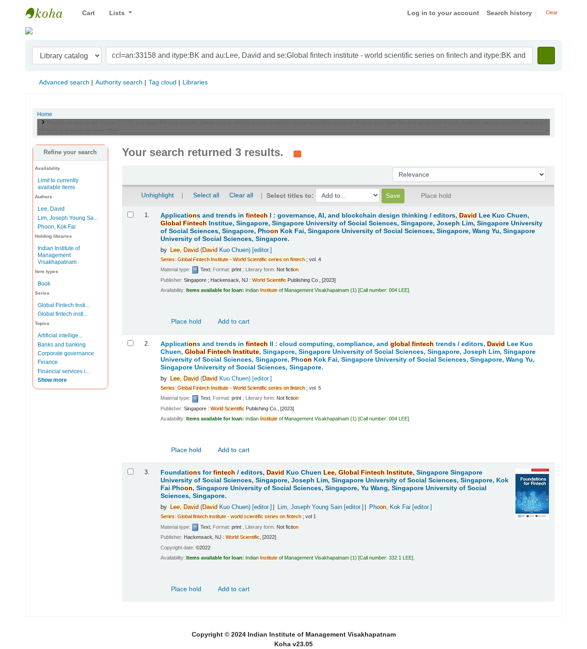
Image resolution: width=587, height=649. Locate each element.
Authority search (119, 82)
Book (44, 283)
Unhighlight (156, 195)
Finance (48, 362)
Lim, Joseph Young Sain (320, 507)
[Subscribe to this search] (297, 153)
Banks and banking (62, 344)
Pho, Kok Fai (400, 507)
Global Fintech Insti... (63, 305)
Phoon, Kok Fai (57, 227)
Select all (206, 195)
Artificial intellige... (60, 335)
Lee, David (51, 209)
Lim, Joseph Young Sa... (68, 218)
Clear (551, 12)
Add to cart (232, 321)
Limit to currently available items (58, 183)
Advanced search (64, 82)
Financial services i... (63, 371)
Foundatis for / (335, 484)
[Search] (546, 55)
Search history (509, 13)
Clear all (241, 195)
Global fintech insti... (63, 314)
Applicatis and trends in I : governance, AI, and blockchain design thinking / (352, 227)
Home (44, 114)
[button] (85, 13)
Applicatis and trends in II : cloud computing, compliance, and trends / (348, 356)
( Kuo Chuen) (221, 250)
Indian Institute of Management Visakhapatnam (49, 13)
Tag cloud (163, 82)
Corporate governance (66, 353)
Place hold (185, 321)
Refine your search (70, 152)
